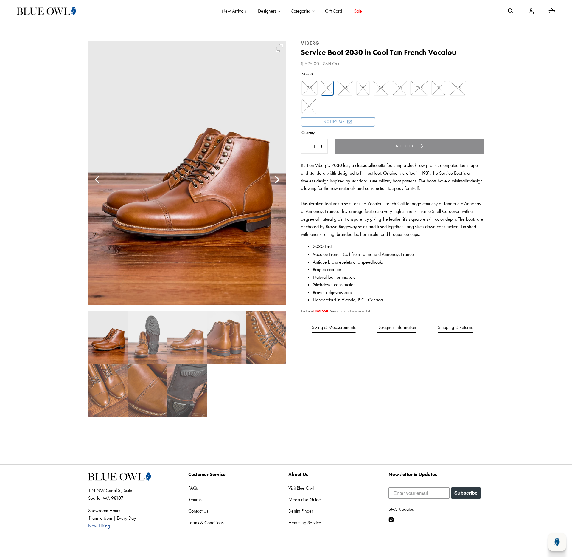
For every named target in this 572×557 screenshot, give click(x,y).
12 (309, 106)
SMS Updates (401, 509)
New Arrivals (234, 11)
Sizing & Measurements (334, 327)
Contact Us (198, 511)
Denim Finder (300, 511)
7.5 (309, 87)
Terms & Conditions (206, 522)
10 (400, 87)
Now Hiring (99, 526)
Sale (358, 11)
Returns (195, 499)
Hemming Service (304, 522)
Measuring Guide (304, 499)
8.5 (345, 87)
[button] (510, 11)
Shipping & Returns (455, 327)
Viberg (310, 43)
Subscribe (466, 492)
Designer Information (396, 327)
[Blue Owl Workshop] (46, 11)
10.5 (419, 87)
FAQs (193, 488)
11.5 (458, 87)
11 (438, 87)
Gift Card (333, 11)
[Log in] (531, 11)
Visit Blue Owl (301, 488)
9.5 (380, 87)
